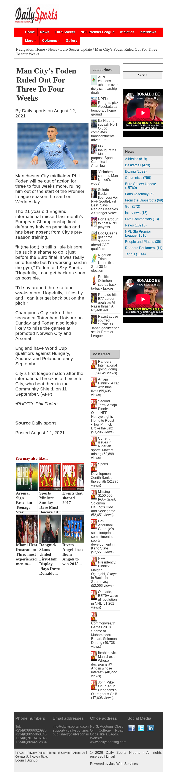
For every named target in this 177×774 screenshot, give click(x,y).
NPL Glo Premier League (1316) (138, 233)
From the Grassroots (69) (144, 200)
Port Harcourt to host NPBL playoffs (108, 223)
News (44, 32)
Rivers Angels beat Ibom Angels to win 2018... (72, 553)
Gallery (71, 40)
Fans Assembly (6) (139, 194)
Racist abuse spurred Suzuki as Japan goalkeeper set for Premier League (105, 326)
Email (110, 756)
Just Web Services (123, 764)
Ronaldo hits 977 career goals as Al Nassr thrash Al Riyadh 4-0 (104, 302)
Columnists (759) (138, 177)
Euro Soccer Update (76, 49)
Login (19, 760)
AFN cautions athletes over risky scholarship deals (104, 84)
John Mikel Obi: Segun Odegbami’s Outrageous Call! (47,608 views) (104, 690)
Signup (32, 760)
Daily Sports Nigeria (123, 752)
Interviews (148, 32)
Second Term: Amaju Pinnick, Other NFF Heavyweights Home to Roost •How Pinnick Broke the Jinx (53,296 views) (104, 416)
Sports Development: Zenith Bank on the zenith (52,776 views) (105, 474)
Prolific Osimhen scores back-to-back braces (104, 282)
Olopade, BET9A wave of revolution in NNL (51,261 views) (104, 599)
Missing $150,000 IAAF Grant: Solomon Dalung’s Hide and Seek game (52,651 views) (103, 503)
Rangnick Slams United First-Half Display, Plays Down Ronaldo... (49, 553)
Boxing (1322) (136, 171)
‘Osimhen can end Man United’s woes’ (104, 177)
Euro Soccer (65, 32)
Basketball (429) (137, 165)
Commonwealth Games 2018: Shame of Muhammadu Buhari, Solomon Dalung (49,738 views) (104, 634)
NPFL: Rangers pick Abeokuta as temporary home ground (104, 106)
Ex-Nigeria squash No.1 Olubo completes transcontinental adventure (104, 130)
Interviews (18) (136, 213)
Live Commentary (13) (142, 219)
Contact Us (22, 756)
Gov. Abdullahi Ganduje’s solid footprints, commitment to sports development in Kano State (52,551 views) (103, 536)
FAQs (20, 752)
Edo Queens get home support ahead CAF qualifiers (104, 241)
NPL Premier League (97, 32)
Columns (49, 40)
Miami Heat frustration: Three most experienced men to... (26, 553)
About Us (79, 752)
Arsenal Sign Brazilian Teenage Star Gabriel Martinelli (24, 501)
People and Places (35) (143, 241)
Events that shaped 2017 (72, 498)
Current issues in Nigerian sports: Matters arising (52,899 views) (102, 448)
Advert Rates (40, 756)
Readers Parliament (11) (143, 248)
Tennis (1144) (135, 254)
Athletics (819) (136, 159)
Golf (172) (132, 206)
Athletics (127, 32)
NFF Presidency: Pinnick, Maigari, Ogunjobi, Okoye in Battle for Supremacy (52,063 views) (104, 572)
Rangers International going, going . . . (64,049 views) (105, 367)
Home (30, 32)
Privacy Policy (36, 752)
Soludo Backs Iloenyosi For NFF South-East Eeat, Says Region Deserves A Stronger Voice (104, 201)
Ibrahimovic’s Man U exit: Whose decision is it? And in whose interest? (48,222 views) (104, 664)
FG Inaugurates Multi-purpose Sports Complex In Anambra (103, 155)
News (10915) (136, 225)
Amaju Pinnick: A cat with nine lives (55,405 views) (105, 387)
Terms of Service (59, 752)
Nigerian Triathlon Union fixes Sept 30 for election (103, 262)
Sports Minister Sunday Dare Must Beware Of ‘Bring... (48, 501)
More (29, 40)
